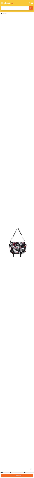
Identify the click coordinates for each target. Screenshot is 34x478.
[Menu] (2, 3)
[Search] (31, 8)
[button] (17, 242)
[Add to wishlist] (31, 469)
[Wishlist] (32, 3)
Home (4, 13)
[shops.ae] (14, 3)
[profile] (29, 3)
